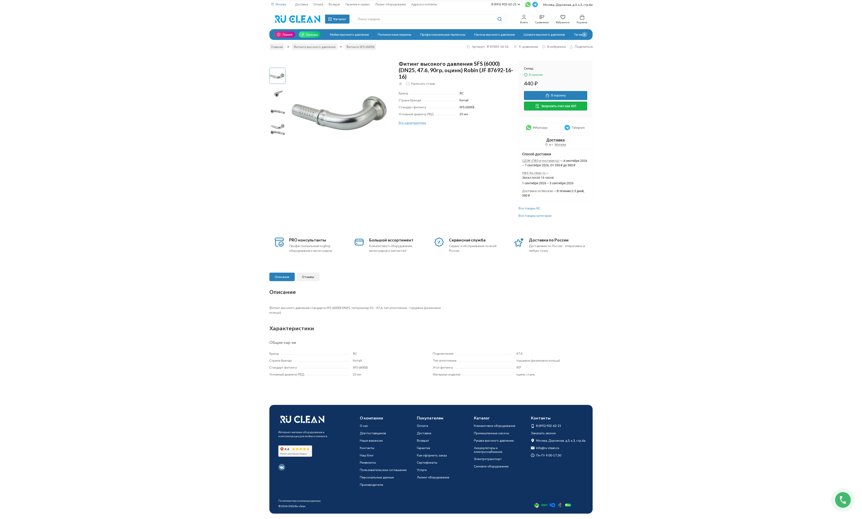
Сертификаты (427, 462)
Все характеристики (412, 123)
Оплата (318, 4)
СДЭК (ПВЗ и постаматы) (540, 161)
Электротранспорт (488, 459)
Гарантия (423, 448)
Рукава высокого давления (494, 440)
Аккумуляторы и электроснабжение (488, 450)
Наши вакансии (371, 440)
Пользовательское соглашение (383, 470)
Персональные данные (377, 477)
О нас (364, 426)
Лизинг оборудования (390, 4)
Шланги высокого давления (544, 34)
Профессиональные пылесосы (442, 34)
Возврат (334, 4)
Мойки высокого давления (349, 34)
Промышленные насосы (491, 433)
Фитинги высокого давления (315, 47)
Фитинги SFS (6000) (360, 47)
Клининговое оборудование (494, 426)
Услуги (422, 470)
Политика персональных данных (299, 500)
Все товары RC (530, 208)
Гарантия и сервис (357, 4)
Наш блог (367, 455)
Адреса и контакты (424, 4)
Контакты (367, 448)
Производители (371, 484)
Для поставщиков (373, 433)
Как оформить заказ (432, 455)
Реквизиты (368, 462)
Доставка (301, 4)
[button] (584, 34)
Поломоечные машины (394, 34)
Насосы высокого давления (494, 34)
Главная (277, 47)
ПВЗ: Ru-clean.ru (533, 173)
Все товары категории (535, 215)
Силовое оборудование (491, 466)
